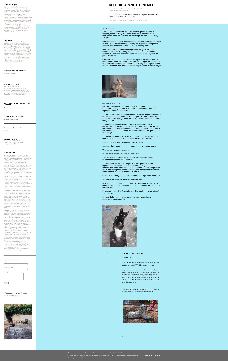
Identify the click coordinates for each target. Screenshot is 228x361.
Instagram (120, 20)
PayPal (5, 130)
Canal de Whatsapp (9, 73)
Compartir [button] (105, 253)
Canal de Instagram (9, 76)
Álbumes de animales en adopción (13, 107)
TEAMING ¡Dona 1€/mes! (11, 119)
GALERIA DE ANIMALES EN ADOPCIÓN (136, 20)
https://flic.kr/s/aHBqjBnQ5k (11, 296)
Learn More (148, 355)
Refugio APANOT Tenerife (131, 5)
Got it (158, 355)
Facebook (112, 20)
